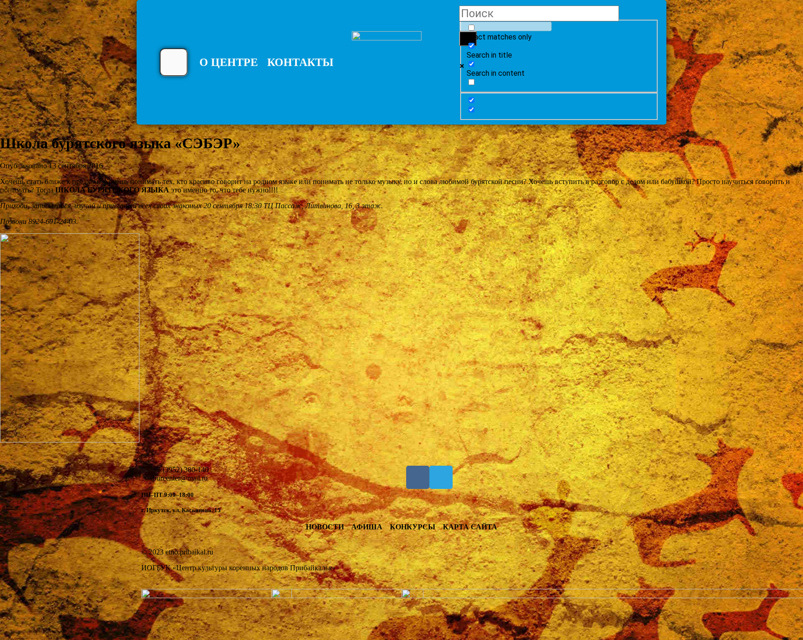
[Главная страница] (386, 66)
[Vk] (417, 477)
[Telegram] (441, 477)
